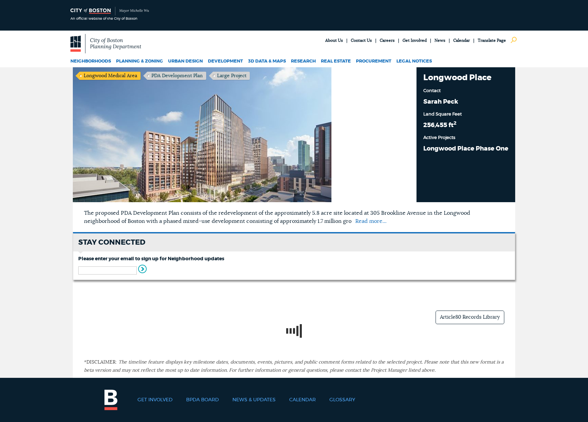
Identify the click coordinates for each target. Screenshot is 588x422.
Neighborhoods (90, 61)
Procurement (373, 61)
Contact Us (361, 40)
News (440, 40)
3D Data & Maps (267, 61)
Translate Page (492, 40)
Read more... (371, 221)
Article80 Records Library (470, 317)
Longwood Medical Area (110, 75)
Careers (387, 40)
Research (303, 61)
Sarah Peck (440, 102)
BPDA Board (202, 400)
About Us (334, 40)
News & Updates (254, 400)
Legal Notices (414, 61)
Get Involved (415, 40)
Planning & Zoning (139, 61)
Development (225, 61)
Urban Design (185, 61)
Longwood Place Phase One (465, 149)
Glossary (342, 400)
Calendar (461, 40)
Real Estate (336, 61)
